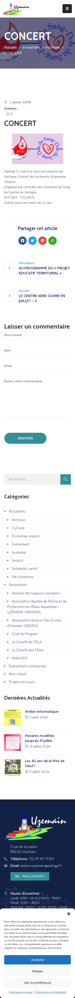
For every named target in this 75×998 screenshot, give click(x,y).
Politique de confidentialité (50, 992)
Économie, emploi (25, 536)
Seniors (18, 560)
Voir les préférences (37, 983)
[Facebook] (22, 240)
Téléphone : (32, 859)
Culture (18, 528)
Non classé (17, 674)
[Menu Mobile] (67, 8)
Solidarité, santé (24, 568)
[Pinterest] (42, 240)
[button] (69, 914)
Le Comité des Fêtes (28, 650)
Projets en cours (22, 682)
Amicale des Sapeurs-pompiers (36, 593)
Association (18, 584)
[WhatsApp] (52, 240)
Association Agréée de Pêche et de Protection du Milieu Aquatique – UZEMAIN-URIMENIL (37, 607)
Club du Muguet (25, 634)
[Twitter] (32, 240)
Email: (36, 866)
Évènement (21, 544)
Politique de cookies (21, 992)
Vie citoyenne (22, 576)
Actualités (31, 47)
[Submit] (65, 479)
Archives (52, 47)
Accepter (37, 960)
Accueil (10, 47)
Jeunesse (19, 552)
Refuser (37, 971)
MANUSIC (20, 658)
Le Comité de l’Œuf (27, 642)
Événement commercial (27, 666)
